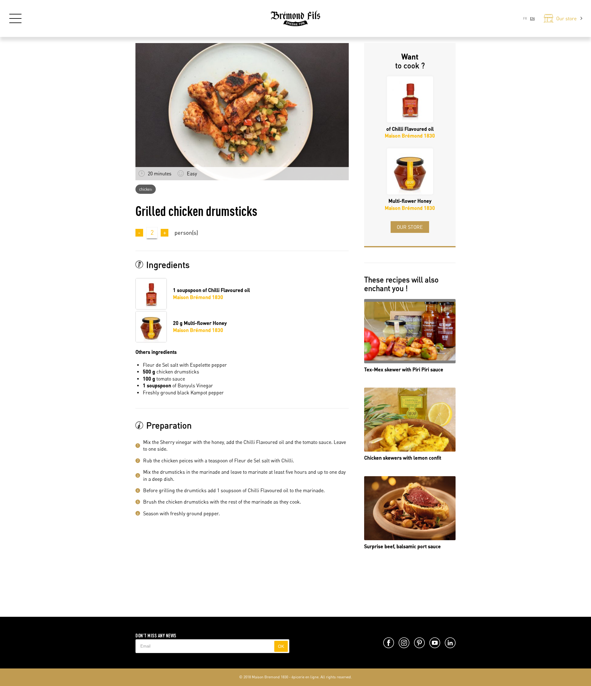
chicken (145, 189)
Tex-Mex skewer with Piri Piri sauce (403, 369)
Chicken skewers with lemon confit (402, 458)
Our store (410, 227)
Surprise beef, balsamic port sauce (402, 546)
